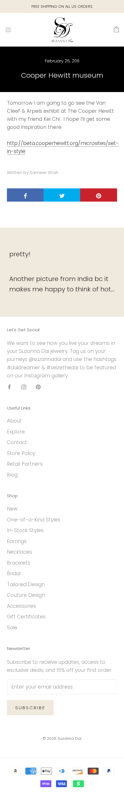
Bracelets (18, 562)
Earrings (17, 541)
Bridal (13, 573)
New (12, 508)
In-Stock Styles (25, 530)
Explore (16, 431)
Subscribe (30, 708)
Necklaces (19, 551)
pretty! (19, 254)
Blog (12, 474)
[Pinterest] (38, 387)
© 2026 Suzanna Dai (62, 738)
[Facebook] (9, 387)
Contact (17, 442)
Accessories (21, 606)
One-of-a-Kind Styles (33, 519)
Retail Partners (25, 463)
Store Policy (21, 453)
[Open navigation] (8, 29)
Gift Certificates (26, 616)
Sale (12, 627)
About (14, 420)
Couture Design (26, 595)
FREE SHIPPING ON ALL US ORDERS (62, 6)
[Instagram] (23, 387)
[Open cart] (116, 30)
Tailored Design (26, 584)
